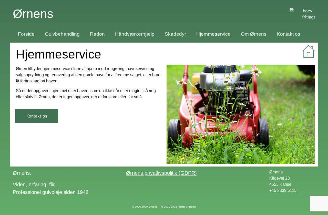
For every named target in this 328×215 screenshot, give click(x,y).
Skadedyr (175, 34)
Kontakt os (288, 34)
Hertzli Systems (187, 206)
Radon (97, 34)
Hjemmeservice (213, 34)
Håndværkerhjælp (135, 34)
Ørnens (33, 14)
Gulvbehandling (62, 34)
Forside (26, 34)
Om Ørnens (253, 34)
